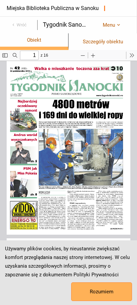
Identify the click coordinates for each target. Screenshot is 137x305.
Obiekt (34, 40)
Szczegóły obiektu (103, 42)
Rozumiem (101, 292)
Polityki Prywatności (96, 275)
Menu (109, 25)
